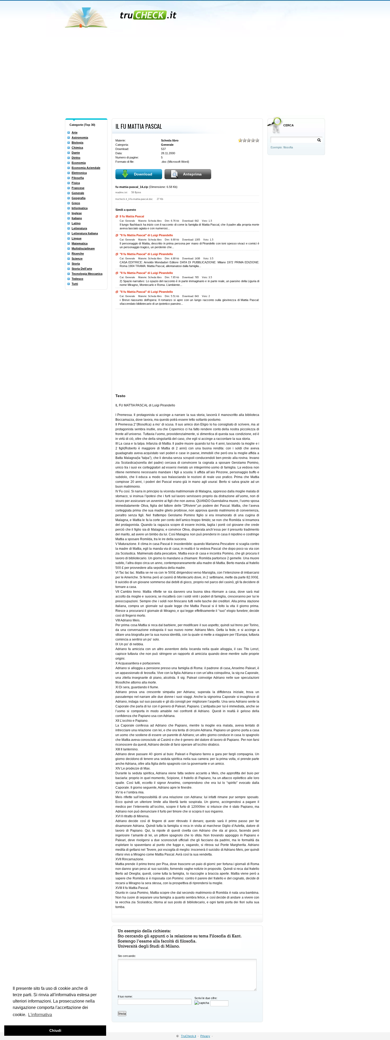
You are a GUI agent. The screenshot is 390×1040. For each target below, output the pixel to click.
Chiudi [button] (55, 1030)
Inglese (77, 213)
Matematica (80, 243)
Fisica (76, 182)
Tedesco (77, 278)
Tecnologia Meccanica (87, 273)
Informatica (80, 208)
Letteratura (79, 228)
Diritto (76, 157)
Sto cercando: (127, 955)
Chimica (77, 147)
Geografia (78, 198)
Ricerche (78, 253)
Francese (78, 188)
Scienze (77, 258)
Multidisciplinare (83, 248)
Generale (78, 193)
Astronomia (80, 137)
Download (143, 174)
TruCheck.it (188, 1036)
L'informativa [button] (40, 1014)
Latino (76, 223)
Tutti (75, 283)
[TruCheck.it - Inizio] (121, 16)
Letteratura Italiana (85, 233)
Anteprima (192, 174)
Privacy (205, 1036)
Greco (76, 203)
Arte (74, 132)
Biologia (77, 142)
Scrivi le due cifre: (205, 998)
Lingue (76, 238)
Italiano (77, 218)
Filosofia (78, 177)
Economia (79, 162)
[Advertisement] (195, 76)
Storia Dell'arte (82, 268)
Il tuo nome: (125, 996)
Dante (76, 152)
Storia (76, 263)
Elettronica (79, 172)
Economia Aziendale (86, 167)
